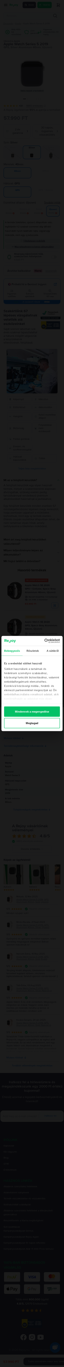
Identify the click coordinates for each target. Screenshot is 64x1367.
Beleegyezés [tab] (12, 650)
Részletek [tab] (32, 650)
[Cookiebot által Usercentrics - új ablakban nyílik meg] (45, 641)
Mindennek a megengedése (32, 711)
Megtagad (32, 723)
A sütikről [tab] (53, 650)
